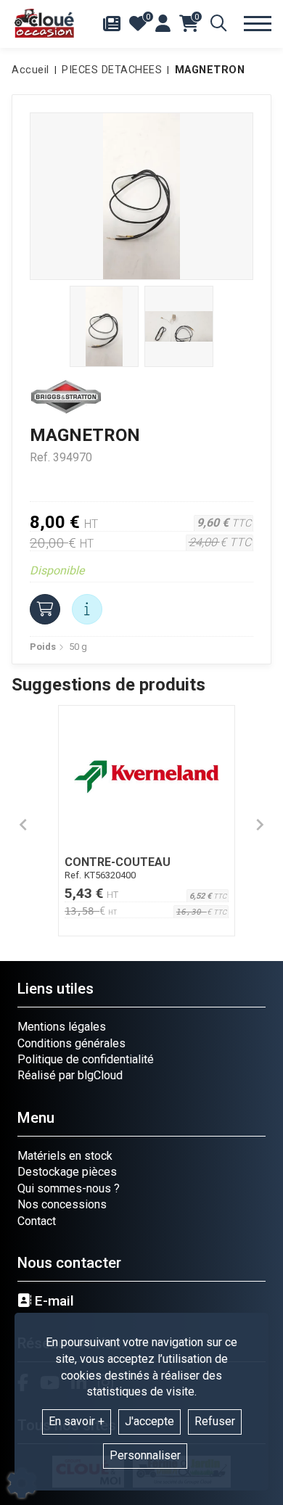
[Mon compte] (163, 23)
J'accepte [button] (149, 1421)
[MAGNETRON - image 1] (104, 326)
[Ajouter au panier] (45, 609)
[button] (207, 70)
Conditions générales (71, 1043)
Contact (36, 1221)
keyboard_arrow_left (23, 824)
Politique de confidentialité (85, 1059)
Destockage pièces (67, 1172)
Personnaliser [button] (145, 1455)
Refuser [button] (214, 1421)
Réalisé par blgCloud (70, 1075)
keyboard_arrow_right (259, 824)
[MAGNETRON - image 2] (178, 326)
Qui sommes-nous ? (68, 1188)
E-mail (52, 1301)
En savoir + (76, 1421)
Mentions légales (61, 1027)
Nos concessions (62, 1204)
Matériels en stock (64, 1156)
